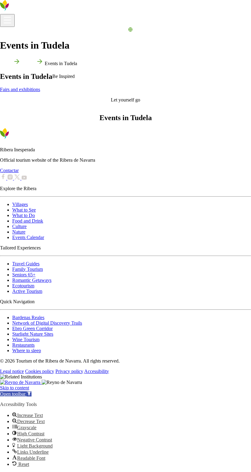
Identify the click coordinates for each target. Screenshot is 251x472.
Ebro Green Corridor (32, 328)
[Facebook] (3, 178)
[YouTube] (24, 178)
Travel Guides (25, 263)
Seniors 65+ (24, 274)
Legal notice (12, 371)
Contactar (9, 170)
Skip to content (14, 387)
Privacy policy (69, 371)
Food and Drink (27, 220)
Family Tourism (27, 269)
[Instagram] (10, 178)
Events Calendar (111, 30)
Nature (18, 231)
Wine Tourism (25, 339)
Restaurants (23, 345)
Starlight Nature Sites (32, 334)
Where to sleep (26, 350)
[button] (16, 393)
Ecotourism (23, 285)
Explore (32, 30)
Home (6, 63)
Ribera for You (79, 30)
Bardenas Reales (28, 317)
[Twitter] (17, 178)
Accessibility (96, 371)
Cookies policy (39, 371)
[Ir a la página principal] (23, 11)
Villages (20, 204)
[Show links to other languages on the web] (130, 30)
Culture (19, 226)
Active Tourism (27, 291)
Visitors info (12, 30)
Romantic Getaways (31, 280)
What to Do (52, 30)
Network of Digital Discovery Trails (47, 323)
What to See (24, 209)
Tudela (28, 63)
